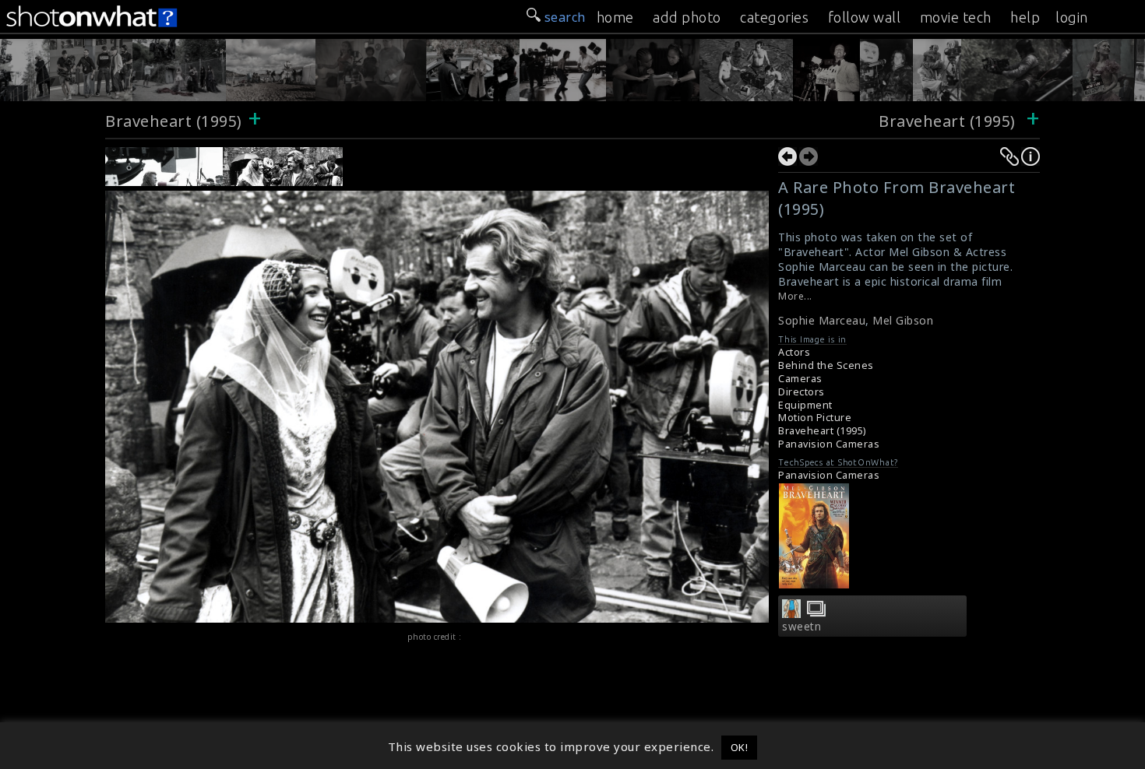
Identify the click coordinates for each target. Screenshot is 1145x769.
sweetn (801, 627)
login (1071, 17)
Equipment (805, 405)
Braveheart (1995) (173, 121)
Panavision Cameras (828, 444)
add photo (687, 17)
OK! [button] (740, 747)
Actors (794, 352)
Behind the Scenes (826, 365)
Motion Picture (814, 417)
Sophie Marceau (821, 320)
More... (795, 296)
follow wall (864, 17)
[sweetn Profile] (791, 613)
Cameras (800, 378)
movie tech (956, 17)
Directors (801, 392)
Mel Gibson (902, 320)
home (615, 17)
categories (774, 17)
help (1025, 17)
